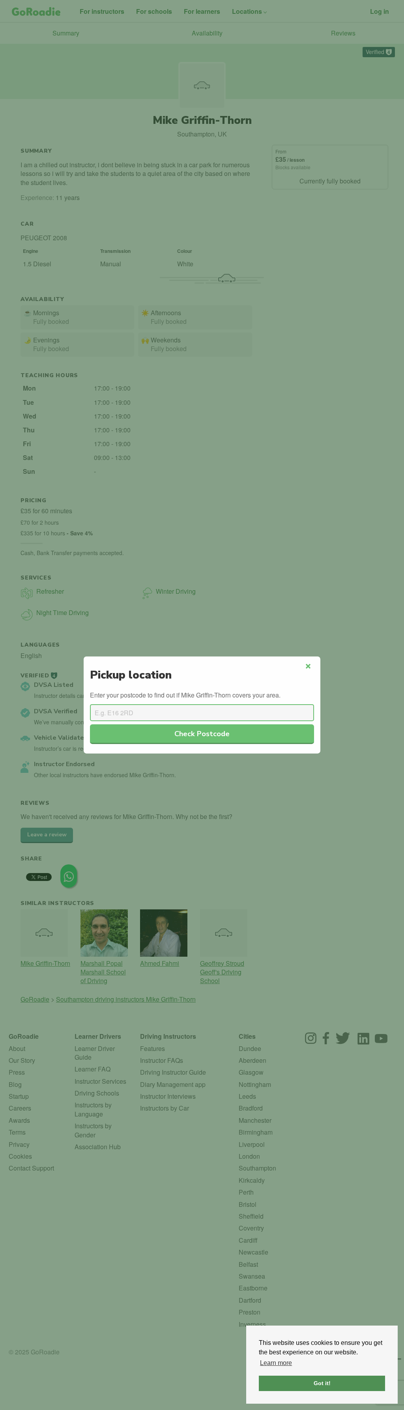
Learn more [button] (276, 1363)
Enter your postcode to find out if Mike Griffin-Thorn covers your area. (185, 695)
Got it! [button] (322, 1383)
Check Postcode (202, 734)
